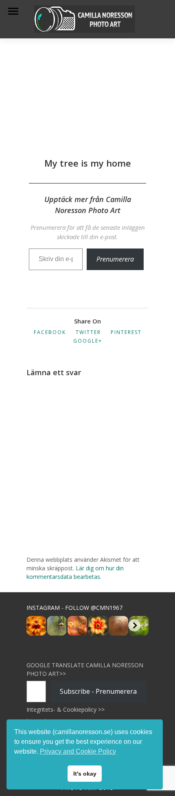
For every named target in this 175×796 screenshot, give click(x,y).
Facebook (50, 332)
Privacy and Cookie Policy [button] (78, 751)
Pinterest (126, 332)
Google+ (87, 340)
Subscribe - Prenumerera (98, 691)
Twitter (88, 332)
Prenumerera (115, 259)
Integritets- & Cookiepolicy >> (65, 709)
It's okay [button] (84, 773)
